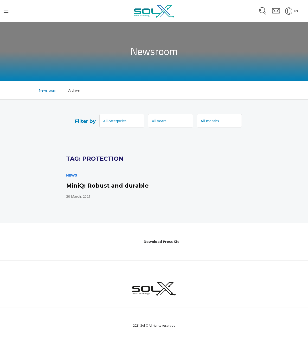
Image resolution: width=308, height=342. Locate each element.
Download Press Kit (161, 241)
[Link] (154, 186)
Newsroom (47, 90)
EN (296, 11)
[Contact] (276, 11)
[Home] (24, 90)
